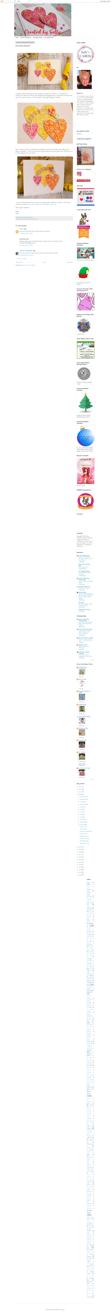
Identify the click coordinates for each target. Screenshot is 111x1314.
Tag (87, 1244)
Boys (88, 941)
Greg (88, 1074)
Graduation (89, 1072)
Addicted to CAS (83, 645)
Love (88, 1132)
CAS (88, 964)
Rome (93, 1191)
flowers (89, 1054)
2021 (80, 795)
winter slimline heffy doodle (90, 1287)
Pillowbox (89, 1176)
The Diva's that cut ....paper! (86, 638)
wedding (92, 1278)
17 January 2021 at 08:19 (26, 234)
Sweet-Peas (89, 1241)
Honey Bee (90, 1103)
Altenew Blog (82, 592)
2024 (80, 787)
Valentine (91, 1265)
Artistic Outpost (90, 913)
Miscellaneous (90, 1145)
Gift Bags (89, 1064)
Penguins (92, 1169)
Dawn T (21, 229)
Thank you (90, 1247)
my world (81, 603)
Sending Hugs (82, 667)
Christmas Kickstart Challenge (84, 652)
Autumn (89, 916)
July (81, 809)
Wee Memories (90, 1281)
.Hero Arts (90, 882)
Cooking (88, 1006)
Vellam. (91, 1266)
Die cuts (90, 1021)
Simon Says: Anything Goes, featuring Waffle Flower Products (86, 623)
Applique (91, 911)
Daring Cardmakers (90, 1015)
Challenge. (91, 975)
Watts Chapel (90, 1275)
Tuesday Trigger (89, 1260)
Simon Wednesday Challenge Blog (84, 620)
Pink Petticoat (90, 1180)
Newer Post (19, 262)
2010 (80, 872)
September (83, 804)
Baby (88, 920)
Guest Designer (90, 1076)
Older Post (69, 262)
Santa (90, 1193)
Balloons (88, 921)
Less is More (90, 1122)
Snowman (91, 1226)
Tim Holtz (89, 1258)
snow (88, 1220)
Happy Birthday (89, 1085)
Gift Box (89, 1066)
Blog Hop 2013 (90, 936)
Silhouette (89, 1203)
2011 (80, 870)
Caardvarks (91, 946)
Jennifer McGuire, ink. (85, 587)
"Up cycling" (89, 898)
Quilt (88, 1191)
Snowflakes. (90, 1224)
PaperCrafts (89, 1164)
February (82, 822)
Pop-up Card (90, 1188)
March (82, 820)
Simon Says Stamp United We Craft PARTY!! (85, 604)
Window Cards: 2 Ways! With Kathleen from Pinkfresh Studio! (85, 632)
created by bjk (82, 704)
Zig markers (90, 1296)
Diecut (90, 1028)
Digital (88, 1030)
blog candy (91, 933)
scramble (89, 1195)
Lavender (89, 1118)
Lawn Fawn (89, 1120)
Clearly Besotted (89, 1001)
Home (16, 37)
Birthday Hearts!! (84, 836)
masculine (91, 1139)
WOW (92, 1288)
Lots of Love (83, 827)
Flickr (91, 1052)
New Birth (91, 1156)
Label (88, 1117)
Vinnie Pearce (90, 1268)
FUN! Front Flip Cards (84, 588)
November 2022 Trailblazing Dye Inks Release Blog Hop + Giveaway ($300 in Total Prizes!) (86, 596)
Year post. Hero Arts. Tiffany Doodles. (90, 1292)
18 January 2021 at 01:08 (26, 245)
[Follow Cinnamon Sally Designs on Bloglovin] (84, 140)
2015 (80, 860)
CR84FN (90, 1007)
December (83, 797)
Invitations (89, 1112)
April (81, 817)
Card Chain (90, 950)
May (81, 815)
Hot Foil (90, 1106)
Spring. (88, 1232)
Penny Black (91, 1171)
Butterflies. (90, 945)
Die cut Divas (90, 1018)
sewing (88, 1198)
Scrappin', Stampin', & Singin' (84, 692)
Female (89, 1050)
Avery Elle (89, 918)
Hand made (89, 1082)
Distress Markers (89, 1034)
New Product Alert (83, 567)
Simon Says (35, 219)
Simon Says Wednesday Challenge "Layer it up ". (42, 204)
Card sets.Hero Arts (90, 958)
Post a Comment (22, 259)
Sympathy (89, 1242)
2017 (80, 855)
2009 (80, 875)
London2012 (89, 1130)
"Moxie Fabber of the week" (90, 886)
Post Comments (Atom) (29, 265)
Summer (89, 1239)
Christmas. (89, 999)
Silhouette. (89, 1205)
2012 (80, 867)
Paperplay (89, 1166)
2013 (80, 865)
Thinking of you (90, 1253)
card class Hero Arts (90, 952)
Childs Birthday (90, 980)
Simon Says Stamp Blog (85, 629)
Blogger (63, 1310)
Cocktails (89, 1004)
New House (90, 1157)
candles (90, 948)
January (82, 825)
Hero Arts (89, 1092)
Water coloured (90, 1272)
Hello (91, 1089)
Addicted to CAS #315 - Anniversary (84, 647)
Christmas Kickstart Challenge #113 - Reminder (85, 655)
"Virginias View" (89, 900)
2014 (80, 862)
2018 (80, 852)
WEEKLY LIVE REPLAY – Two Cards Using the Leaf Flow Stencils (85, 558)
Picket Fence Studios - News (85, 565)
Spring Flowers (89, 1230)
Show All (92, 660)
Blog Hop (90, 935)
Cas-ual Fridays (90, 969)
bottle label (89, 938)
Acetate (88, 906)
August (82, 807)
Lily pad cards (90, 1128)
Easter (88, 1040)
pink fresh (89, 1178)
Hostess (92, 1105)
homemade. (89, 1101)
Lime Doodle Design (84, 571)
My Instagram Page (37, 37)
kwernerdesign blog (84, 556)
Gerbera (88, 1060)
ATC (90, 915)
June (81, 812)
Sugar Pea (89, 1237)
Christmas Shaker (89, 988)
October (82, 802)
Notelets (88, 1159)
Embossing (89, 1043)
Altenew (89, 908)
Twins (88, 1263)
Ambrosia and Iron (83, 728)
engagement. (89, 1045)
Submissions (90, 1236)
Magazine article (90, 1135)
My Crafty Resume (49, 37)
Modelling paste (90, 1147)
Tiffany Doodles (90, 1255)
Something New (84, 841)
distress (89, 1031)
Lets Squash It (90, 1124)
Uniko (93, 1263)
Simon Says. (90, 1217)
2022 (80, 792)
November (83, 799)
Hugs (88, 1108)
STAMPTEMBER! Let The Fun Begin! (85, 573)
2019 (80, 850)
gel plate (89, 1059)
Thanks (88, 1249)
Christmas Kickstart (90, 991)
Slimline (90, 1219)
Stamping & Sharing (84, 610)
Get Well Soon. (90, 1061)
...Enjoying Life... (83, 740)
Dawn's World (82, 679)
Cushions (89, 1012)
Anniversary (90, 910)
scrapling (89, 1197)
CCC (93, 974)
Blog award (91, 931)
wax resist (91, 1277)
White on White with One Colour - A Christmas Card (85, 640)
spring (90, 1227)
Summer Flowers (84, 839)
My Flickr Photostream (26, 37)
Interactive (89, 1110)
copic (93, 1006)
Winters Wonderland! (86, 831)
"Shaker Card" (89, 890)
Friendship (90, 1057)
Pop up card (90, 1186)
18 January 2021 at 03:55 (26, 255)
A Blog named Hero (90, 903)
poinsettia (89, 1185)
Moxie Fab (90, 1154)
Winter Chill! (83, 834)
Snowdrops (89, 1222)
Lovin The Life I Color (84, 768)
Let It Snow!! (83, 829)
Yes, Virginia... (82, 752)
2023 (80, 789)
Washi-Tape (91, 1270)
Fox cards (92, 1055)
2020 (80, 847)
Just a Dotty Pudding (84, 716)
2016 (80, 857)
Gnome (88, 1071)
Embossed (89, 1042)
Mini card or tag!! (84, 843)
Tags (93, 1244)
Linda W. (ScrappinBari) (26, 251)
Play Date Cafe (90, 1182)
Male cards (91, 1137)
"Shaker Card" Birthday (25, 219)
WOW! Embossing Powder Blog (84, 579)
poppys (88, 1190)
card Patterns (90, 955)
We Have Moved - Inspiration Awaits (86, 582)
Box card (89, 940)
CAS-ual (92, 967)
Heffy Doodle (82, 764)
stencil (88, 1234)
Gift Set (88, 1067)
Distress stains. (89, 1037)
